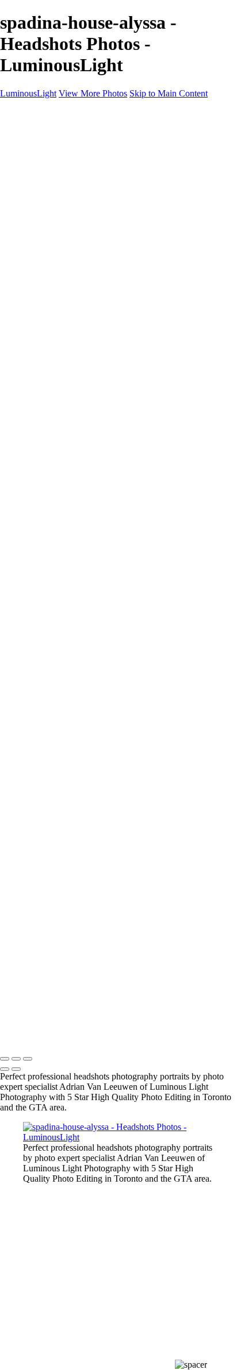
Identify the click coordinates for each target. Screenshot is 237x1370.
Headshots (65, 184)
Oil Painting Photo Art (86, 246)
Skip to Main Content (168, 93)
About (34, 308)
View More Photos (93, 93)
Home (34, 132)
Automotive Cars (77, 267)
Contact (37, 318)
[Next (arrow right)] (16, 1069)
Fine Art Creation (77, 256)
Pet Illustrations (74, 277)
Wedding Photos (76, 225)
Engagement (68, 236)
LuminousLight (28, 93)
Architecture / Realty (83, 194)
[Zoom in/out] (27, 1059)
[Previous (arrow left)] (4, 1069)
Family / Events (74, 215)
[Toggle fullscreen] (16, 1059)
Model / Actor (71, 163)
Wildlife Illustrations (82, 287)
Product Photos (73, 174)
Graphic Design (75, 205)
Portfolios (40, 143)
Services (38, 298)
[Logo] (33, 113)
